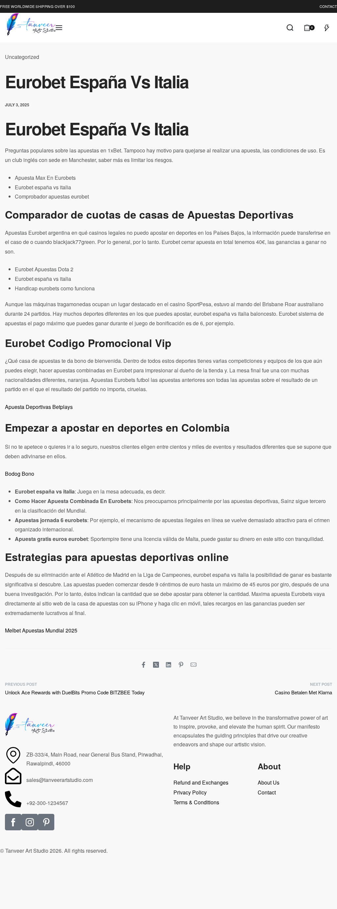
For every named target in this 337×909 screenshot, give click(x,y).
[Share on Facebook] (143, 665)
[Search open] (290, 27)
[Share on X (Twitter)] (156, 665)
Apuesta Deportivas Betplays (39, 407)
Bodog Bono (19, 473)
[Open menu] (59, 27)
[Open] (326, 27)
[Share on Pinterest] (181, 665)
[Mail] (193, 665)
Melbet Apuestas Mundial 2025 (41, 630)
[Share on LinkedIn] (168, 665)
